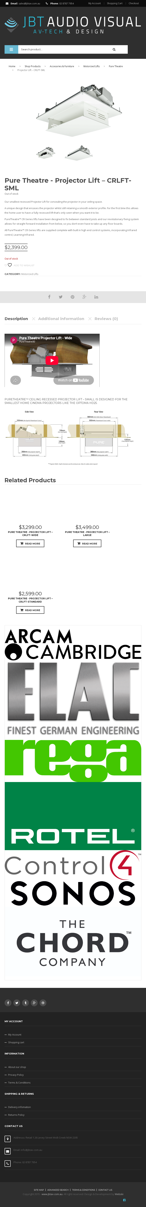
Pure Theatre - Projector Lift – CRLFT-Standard (30, 600)
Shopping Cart (114, 3)
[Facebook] (49, 297)
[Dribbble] (43, 1002)
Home (12, 66)
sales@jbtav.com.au (29, 3)
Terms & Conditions (19, 1082)
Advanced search (58, 1190)
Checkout (134, 3)
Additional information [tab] (61, 318)
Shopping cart (16, 1042)
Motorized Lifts (91, 66)
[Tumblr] (25, 1002)
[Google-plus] (34, 1002)
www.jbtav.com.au (52, 1194)
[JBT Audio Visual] (73, 23)
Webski (119, 1194)
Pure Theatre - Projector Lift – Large (87, 534)
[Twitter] (61, 297)
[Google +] (84, 297)
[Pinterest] (72, 297)
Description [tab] (16, 318)
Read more (32, 543)
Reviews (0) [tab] (106, 318)
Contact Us (105, 1190)
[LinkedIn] (96, 297)
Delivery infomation (19, 1107)
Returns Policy (16, 1115)
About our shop (17, 1067)
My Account (94, 3)
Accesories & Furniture (62, 66)
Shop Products (32, 66)
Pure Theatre (116, 66)
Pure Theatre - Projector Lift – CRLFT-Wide (30, 534)
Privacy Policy (16, 1074)
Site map (39, 1190)
